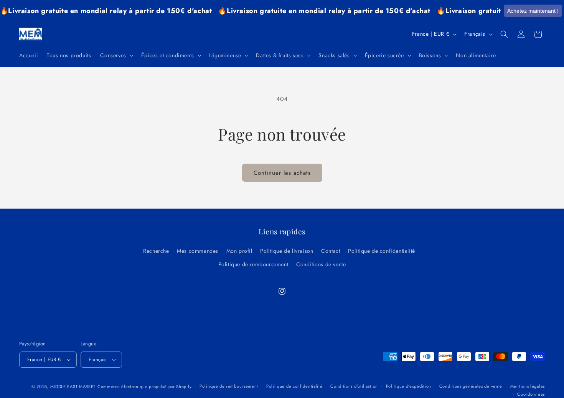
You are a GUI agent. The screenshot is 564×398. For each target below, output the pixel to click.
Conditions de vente (321, 264)
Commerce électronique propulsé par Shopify (144, 386)
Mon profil (239, 251)
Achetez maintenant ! (533, 11)
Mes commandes (197, 251)
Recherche (156, 251)
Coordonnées (531, 394)
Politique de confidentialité (381, 251)
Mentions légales (527, 386)
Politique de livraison (286, 251)
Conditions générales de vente (470, 386)
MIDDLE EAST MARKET (73, 386)
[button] (116, 55)
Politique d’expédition (408, 386)
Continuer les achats (282, 173)
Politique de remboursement (253, 264)
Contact (330, 251)
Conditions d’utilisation (354, 386)
